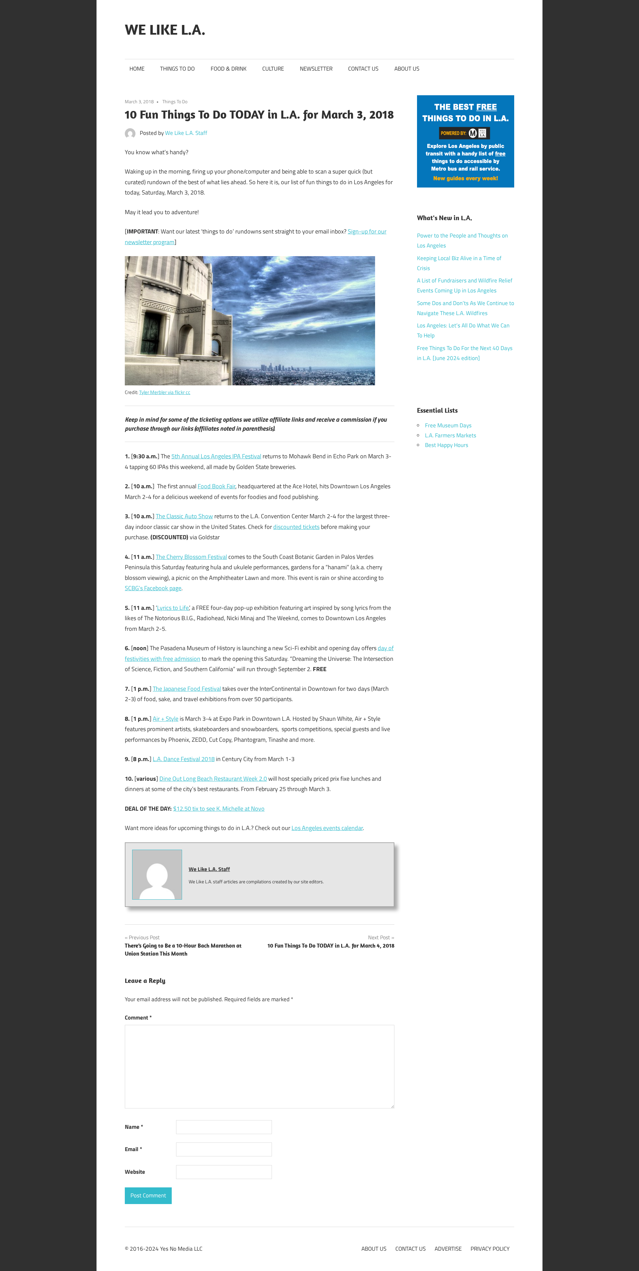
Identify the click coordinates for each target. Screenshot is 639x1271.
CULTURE (273, 68)
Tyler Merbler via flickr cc (164, 392)
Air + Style (165, 718)
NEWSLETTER (316, 68)
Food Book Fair (216, 486)
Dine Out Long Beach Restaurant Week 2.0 (213, 778)
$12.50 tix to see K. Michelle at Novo (219, 808)
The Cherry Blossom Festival (191, 556)
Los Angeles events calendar (327, 827)
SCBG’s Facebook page (153, 588)
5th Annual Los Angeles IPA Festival (216, 456)
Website (135, 1171)
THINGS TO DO (177, 68)
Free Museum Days (448, 425)
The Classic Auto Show (184, 516)
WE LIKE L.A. (165, 29)
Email (133, 1149)
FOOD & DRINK (229, 68)
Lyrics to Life (173, 607)
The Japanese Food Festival (187, 688)
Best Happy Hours (446, 445)
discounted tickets (296, 526)
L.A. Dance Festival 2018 (184, 758)
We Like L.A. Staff (186, 133)
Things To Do (174, 101)
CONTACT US (363, 68)
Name (134, 1126)
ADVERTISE (448, 1248)
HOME (136, 68)
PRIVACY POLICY (490, 1248)
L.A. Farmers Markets (450, 435)
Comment (138, 1017)
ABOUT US (406, 68)
